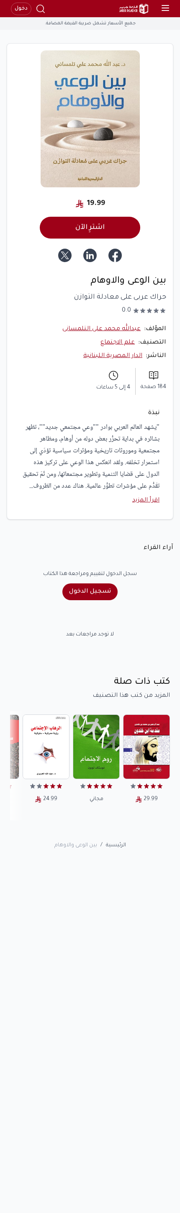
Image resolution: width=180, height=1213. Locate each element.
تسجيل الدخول (90, 591)
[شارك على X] (65, 255)
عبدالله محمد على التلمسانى (101, 329)
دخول (21, 9)
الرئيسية (116, 845)
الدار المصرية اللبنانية (112, 356)
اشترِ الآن (90, 227)
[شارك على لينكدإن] (90, 255)
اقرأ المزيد (145, 500)
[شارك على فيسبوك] (115, 255)
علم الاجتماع (117, 342)
